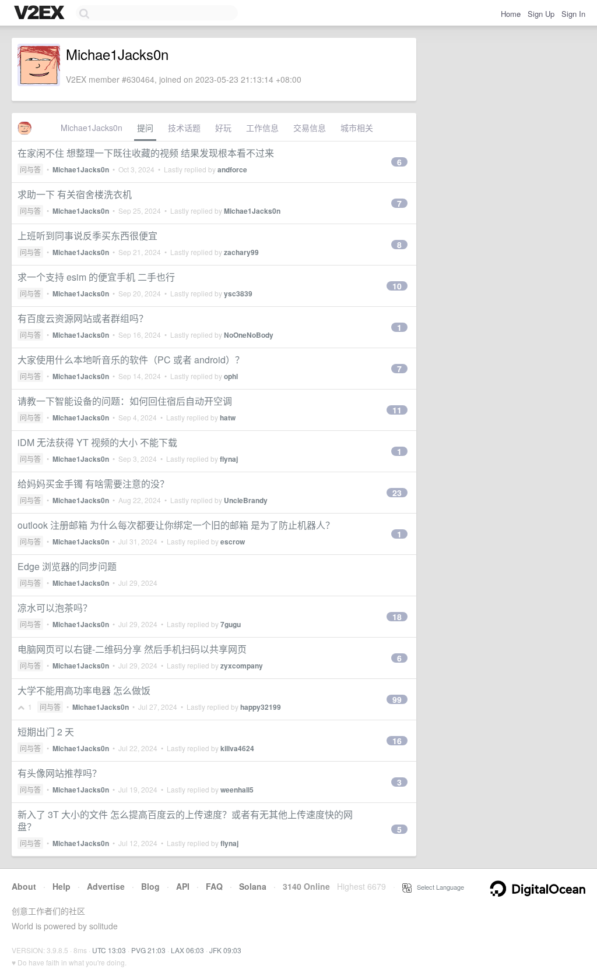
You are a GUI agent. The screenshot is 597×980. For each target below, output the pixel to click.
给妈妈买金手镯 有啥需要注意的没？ (93, 483)
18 (397, 616)
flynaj (229, 459)
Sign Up (541, 13)
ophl (231, 376)
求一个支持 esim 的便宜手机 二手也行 (96, 277)
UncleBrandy (246, 500)
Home (511, 13)
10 (397, 286)
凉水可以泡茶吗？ (54, 607)
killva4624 (237, 748)
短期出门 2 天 (45, 731)
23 (397, 492)
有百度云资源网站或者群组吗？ (82, 318)
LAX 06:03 (187, 950)
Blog (150, 886)
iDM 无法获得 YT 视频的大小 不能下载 (97, 442)
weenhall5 (237, 789)
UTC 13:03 (109, 950)
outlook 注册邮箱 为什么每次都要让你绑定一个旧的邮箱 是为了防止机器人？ (176, 525)
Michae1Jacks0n (91, 127)
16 (397, 740)
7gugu (230, 624)
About (24, 886)
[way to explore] (41, 13)
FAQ (214, 886)
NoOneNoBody (248, 335)
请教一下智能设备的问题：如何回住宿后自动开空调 (124, 401)
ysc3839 (238, 293)
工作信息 (262, 127)
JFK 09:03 (225, 950)
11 (397, 410)
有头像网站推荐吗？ (59, 773)
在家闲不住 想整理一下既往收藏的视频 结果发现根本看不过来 (145, 153)
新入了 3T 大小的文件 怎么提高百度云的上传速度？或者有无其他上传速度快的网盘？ (185, 820)
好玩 (223, 127)
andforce (232, 169)
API (182, 886)
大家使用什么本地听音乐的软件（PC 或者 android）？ (130, 359)
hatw (228, 417)
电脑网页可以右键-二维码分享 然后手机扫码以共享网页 (132, 649)
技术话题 (184, 127)
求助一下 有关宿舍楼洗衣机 (74, 194)
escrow (232, 541)
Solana (252, 886)
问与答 (30, 169)
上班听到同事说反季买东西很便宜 (87, 235)
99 (397, 699)
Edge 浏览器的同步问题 (67, 566)
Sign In (573, 13)
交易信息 (309, 127)
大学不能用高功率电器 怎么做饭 (83, 690)
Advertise (106, 886)
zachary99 (241, 252)
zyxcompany (241, 665)
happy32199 (260, 707)
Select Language (438, 886)
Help (61, 886)
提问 (145, 127)
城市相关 (356, 127)
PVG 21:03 (148, 950)
